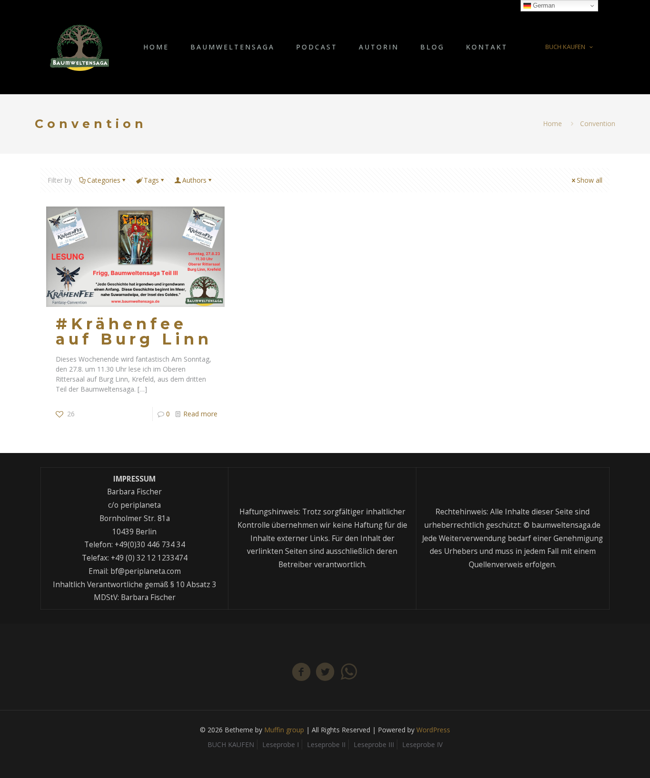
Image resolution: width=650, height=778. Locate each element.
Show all (589, 180)
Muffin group (284, 729)
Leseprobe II (326, 744)
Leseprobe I (280, 744)
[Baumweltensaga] (79, 47)
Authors (194, 180)
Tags (151, 180)
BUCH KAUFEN (565, 46)
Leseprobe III (374, 744)
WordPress (433, 729)
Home (552, 123)
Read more (200, 413)
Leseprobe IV (422, 744)
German (543, 5)
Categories (103, 180)
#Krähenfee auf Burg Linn (134, 331)
